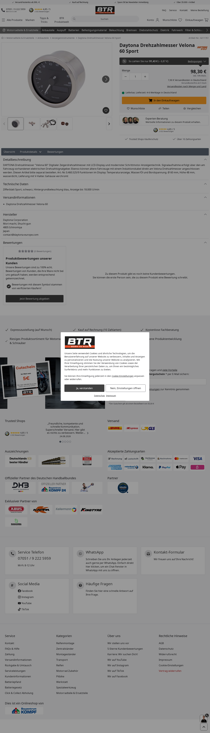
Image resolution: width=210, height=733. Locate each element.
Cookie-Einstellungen (123, 375)
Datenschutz (99, 395)
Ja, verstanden (84, 388)
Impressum (111, 395)
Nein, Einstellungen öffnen (125, 388)
